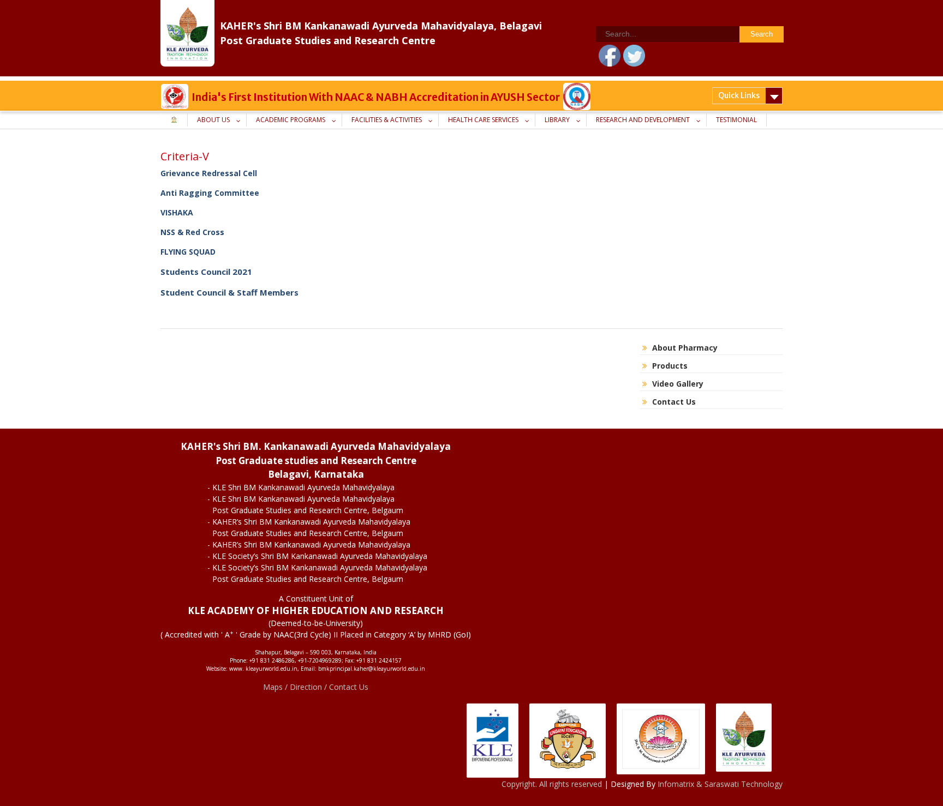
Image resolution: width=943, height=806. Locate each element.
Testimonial (736, 119)
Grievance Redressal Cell (208, 173)
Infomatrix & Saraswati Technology (720, 784)
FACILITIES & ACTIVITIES (386, 119)
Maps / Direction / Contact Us (315, 687)
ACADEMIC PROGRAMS (290, 119)
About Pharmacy (685, 347)
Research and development (643, 119)
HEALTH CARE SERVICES (483, 119)
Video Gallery (677, 383)
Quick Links (739, 95)
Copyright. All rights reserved (553, 784)
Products (670, 365)
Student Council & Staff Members (229, 292)
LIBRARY (557, 119)
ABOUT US (213, 119)
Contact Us (674, 401)
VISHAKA (176, 212)
